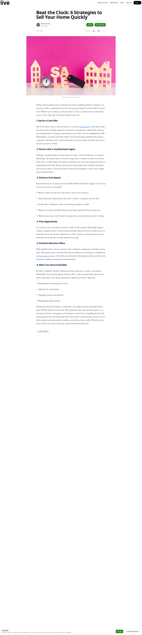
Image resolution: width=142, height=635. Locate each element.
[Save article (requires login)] (99, 31)
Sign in (137, 3)
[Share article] (93, 31)
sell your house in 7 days (45, 255)
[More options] (104, 31)
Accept (119, 631)
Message (101, 25)
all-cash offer (85, 126)
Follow (90, 25)
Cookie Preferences (132, 631)
